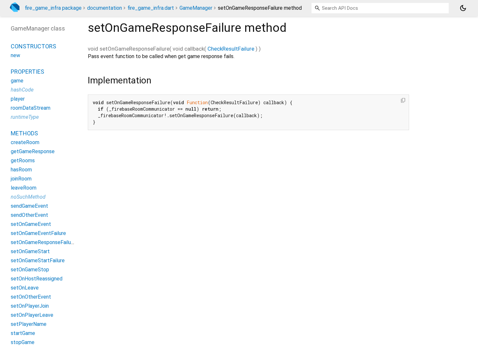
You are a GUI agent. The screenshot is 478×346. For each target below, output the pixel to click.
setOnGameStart (30, 251)
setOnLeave (25, 288)
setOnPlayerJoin (30, 306)
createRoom (25, 142)
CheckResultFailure (230, 48)
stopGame (22, 342)
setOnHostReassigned (36, 279)
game (17, 81)
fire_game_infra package (53, 8)
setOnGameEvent (31, 224)
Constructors (33, 46)
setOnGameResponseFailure (43, 242)
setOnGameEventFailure (38, 233)
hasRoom (21, 170)
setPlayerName (28, 324)
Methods (24, 133)
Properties (27, 71)
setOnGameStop (30, 269)
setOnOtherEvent (31, 297)
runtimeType (25, 117)
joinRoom (21, 179)
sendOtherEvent (29, 215)
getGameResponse (33, 151)
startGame (23, 333)
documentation (104, 8)
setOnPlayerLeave (32, 315)
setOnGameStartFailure (38, 260)
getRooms (23, 160)
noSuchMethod (28, 197)
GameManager (195, 8)
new (15, 55)
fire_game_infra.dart (150, 8)
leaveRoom (23, 188)
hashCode (22, 90)
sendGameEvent (29, 206)
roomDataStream (30, 108)
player (18, 99)
